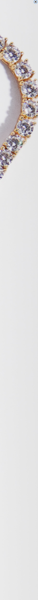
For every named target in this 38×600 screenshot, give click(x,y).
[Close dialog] (35, 2)
